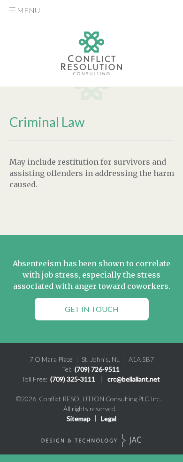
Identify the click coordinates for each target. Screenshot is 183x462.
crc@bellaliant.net (133, 379)
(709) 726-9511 (97, 369)
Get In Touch (92, 308)
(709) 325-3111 (72, 379)
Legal (108, 418)
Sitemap (79, 418)
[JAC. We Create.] (91, 440)
